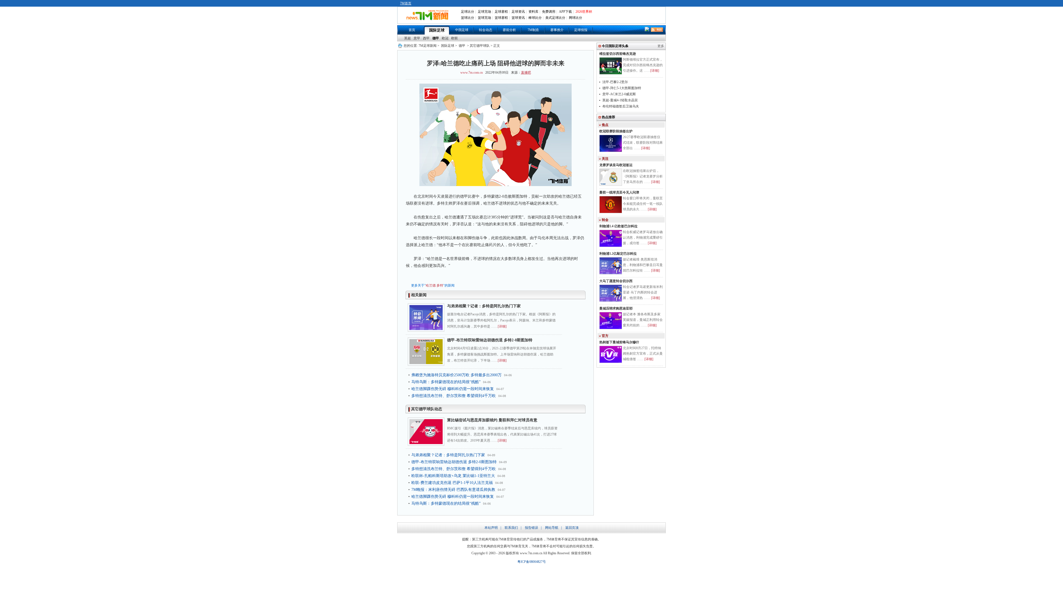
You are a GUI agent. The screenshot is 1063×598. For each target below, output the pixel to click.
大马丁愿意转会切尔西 (616, 281)
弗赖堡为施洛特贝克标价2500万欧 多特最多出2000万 (456, 375)
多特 (440, 285)
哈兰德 (431, 285)
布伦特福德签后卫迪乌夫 (620, 106)
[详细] (502, 326)
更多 (660, 46)
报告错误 (531, 528)
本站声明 (491, 528)
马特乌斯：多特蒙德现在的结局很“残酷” (446, 382)
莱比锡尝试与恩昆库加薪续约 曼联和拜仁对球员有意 (492, 420)
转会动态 (485, 30)
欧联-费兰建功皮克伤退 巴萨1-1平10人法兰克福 (452, 483)
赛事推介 (557, 30)
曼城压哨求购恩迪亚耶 (616, 308)
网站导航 (551, 528)
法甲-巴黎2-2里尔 (615, 82)
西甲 (426, 38)
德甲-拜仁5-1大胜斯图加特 (621, 88)
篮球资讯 (518, 18)
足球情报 (580, 30)
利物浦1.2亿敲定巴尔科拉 (618, 254)
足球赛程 (501, 12)
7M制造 (533, 30)
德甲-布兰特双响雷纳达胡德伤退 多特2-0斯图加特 (489, 340)
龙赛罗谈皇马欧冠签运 (616, 165)
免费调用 (548, 12)
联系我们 (511, 528)
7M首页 (405, 3)
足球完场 (484, 12)
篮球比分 (467, 18)
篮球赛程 (501, 18)
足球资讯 (518, 12)
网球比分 (575, 18)
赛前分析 (509, 30)
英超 (407, 38)
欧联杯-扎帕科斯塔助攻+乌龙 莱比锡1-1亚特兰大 (453, 476)
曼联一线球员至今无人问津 (619, 192)
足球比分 (467, 12)
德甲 (435, 38)
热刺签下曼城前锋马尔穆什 (619, 342)
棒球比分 (535, 18)
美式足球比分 (555, 18)
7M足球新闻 (428, 46)
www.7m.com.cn (471, 72)
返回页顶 (572, 528)
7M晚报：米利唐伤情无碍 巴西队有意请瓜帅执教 (453, 490)
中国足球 (461, 30)
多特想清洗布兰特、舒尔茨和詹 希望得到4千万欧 (453, 396)
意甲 (417, 38)
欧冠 (445, 38)
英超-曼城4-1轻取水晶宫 (620, 100)
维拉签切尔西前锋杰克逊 (617, 54)
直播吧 (526, 72)
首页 (412, 30)
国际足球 (437, 30)
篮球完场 (484, 18)
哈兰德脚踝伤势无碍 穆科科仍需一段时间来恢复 (452, 389)
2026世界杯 (584, 12)
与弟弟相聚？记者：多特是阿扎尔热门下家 (484, 306)
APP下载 (565, 12)
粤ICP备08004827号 (531, 562)
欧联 (454, 38)
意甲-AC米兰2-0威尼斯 (619, 94)
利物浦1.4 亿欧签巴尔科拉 (618, 226)
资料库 (533, 12)
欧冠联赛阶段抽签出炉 (616, 131)
